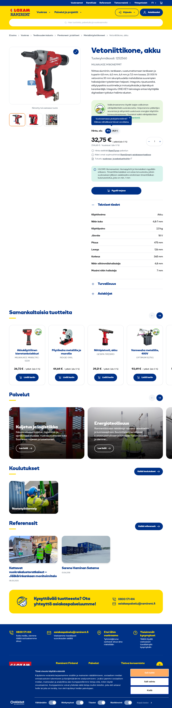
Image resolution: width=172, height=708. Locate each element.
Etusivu (13, 35)
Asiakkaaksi (154, 12)
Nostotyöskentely (33, 497)
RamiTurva (113, 151)
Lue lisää (46, 433)
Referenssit (105, 3)
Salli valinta (149, 681)
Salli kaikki (150, 673)
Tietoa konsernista (133, 663)
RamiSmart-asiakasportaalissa (135, 155)
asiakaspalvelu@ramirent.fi (136, 603)
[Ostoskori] (161, 2)
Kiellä (149, 690)
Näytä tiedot (142, 703)
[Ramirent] (20, 12)
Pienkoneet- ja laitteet (68, 35)
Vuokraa (42, 12)
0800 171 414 (126, 599)
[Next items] (159, 315)
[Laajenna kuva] (76, 51)
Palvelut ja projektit (66, 12)
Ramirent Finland (67, 663)
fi (153, 3)
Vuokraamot (77, 3)
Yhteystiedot (140, 3)
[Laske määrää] (149, 141)
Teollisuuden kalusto (43, 35)
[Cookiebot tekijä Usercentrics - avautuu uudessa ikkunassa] (17, 703)
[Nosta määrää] (160, 141)
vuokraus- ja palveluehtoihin (116, 159)
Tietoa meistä (121, 3)
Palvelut (94, 663)
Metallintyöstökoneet (94, 35)
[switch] (80, 702)
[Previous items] (152, 315)
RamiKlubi (91, 3)
